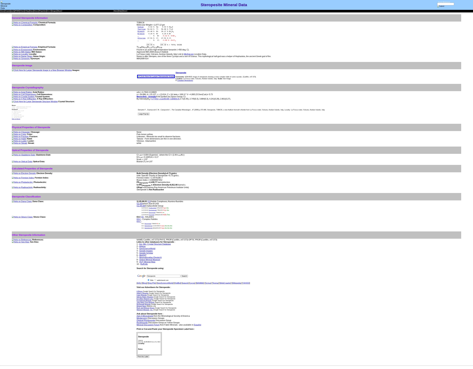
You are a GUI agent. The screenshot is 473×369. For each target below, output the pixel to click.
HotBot (178, 283)
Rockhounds (142, 323)
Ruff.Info (144, 264)
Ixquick (185, 283)
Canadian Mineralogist (185, 80)
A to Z (49, 11)
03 (142, 217)
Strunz (36, 11)
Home (2, 11)
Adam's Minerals (143, 293)
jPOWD (17, 11)
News (116, 11)
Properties (42, 11)
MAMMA (200, 283)
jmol (12, 11)
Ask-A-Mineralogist (145, 316)
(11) (149, 201)
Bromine (141, 34)
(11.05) (140, 204)
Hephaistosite (153, 210)
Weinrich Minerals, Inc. (145, 310)
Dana (31, 11)
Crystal (7, 11)
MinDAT (142, 255)
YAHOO (245, 283)
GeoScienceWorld (147, 249)
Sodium (141, 27)
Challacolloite (152, 208)
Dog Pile (152, 283)
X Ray (27, 11)
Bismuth (141, 31)
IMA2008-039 (148, 228)
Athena (142, 246)
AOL (139, 283)
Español (197, 325)
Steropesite (181, 73)
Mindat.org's (142, 318)
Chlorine (141, 38)
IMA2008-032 (148, 225)
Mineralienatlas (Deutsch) (150, 257)
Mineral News (142, 306)
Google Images (146, 251)
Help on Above (16, 119)
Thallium (141, 29)
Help (120, 11)
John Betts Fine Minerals (146, 302)
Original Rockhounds (146, 320)
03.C (139, 219)
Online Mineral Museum (149, 260)
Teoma (215, 283)
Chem (22, 11)
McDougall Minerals (144, 304)
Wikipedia (236, 283)
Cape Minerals (142, 295)
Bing (145, 283)
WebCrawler (225, 283)
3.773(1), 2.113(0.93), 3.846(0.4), (165, 99)
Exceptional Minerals (144, 301)
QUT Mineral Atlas (147, 262)
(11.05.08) (141, 206)
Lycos (192, 283)
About (125, 11)
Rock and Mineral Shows (146, 308)
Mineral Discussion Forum (148, 325)
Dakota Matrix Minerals (145, 297)
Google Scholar (146, 253)
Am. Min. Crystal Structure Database (155, 244)
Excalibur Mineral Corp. (145, 299)
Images (54, 11)
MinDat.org (189, 54)
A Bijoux (140, 291)
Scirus (208, 283)
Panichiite (151, 214)
